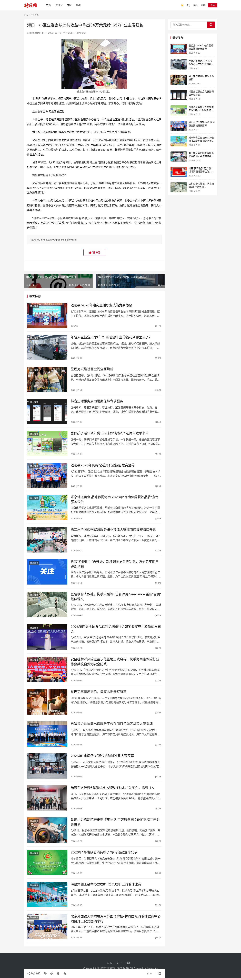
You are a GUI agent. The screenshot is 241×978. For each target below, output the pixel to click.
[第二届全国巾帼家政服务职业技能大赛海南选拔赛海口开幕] (47, 539)
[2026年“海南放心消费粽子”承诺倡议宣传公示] (47, 862)
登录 (195, 5)
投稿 (213, 5)
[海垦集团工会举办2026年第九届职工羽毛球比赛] (47, 894)
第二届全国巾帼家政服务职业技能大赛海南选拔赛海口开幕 (113, 530)
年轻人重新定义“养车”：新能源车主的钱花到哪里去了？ (111, 337)
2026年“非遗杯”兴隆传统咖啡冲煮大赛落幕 (102, 756)
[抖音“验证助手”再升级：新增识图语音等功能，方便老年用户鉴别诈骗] (47, 572)
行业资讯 (81, 32)
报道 (128, 962)
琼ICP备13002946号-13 (120, 968)
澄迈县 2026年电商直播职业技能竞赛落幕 (101, 305)
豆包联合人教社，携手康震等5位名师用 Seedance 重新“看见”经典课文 (116, 596)
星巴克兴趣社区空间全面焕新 (92, 369)
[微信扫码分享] (45, 973)
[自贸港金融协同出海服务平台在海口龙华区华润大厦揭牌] (47, 734)
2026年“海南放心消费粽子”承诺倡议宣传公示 (104, 852)
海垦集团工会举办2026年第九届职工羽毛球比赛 (106, 884)
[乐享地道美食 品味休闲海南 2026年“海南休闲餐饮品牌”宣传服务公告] (47, 507)
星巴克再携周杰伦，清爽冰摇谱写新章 (98, 692)
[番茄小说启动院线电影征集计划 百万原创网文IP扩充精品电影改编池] (47, 830)
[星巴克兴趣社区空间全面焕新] (47, 379)
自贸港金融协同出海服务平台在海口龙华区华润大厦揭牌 (112, 724)
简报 (78, 5)
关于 (119, 962)
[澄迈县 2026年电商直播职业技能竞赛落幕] (47, 315)
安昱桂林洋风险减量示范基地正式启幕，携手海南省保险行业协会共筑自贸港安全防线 (115, 661)
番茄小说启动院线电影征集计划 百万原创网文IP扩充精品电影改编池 (115, 822)
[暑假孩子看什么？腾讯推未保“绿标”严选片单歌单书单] (47, 443)
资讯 (57, 5)
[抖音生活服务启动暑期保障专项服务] (47, 411)
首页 (48, 5)
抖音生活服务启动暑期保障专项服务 (97, 401)
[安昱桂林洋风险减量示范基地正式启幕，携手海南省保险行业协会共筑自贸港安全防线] (47, 669)
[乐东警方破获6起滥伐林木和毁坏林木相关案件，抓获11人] (47, 798)
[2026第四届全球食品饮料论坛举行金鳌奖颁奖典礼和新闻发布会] (47, 637)
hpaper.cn (152, 968)
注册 (203, 5)
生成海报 (35, 973)
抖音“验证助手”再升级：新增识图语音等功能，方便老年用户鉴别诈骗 (115, 564)
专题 (69, 5)
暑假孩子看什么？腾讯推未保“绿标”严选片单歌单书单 (110, 433)
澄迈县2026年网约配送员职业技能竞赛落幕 (103, 465)
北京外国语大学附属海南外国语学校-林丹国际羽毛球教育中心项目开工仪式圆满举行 (116, 918)
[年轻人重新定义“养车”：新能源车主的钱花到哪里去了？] (47, 347)
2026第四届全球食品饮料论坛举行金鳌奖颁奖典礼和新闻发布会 (116, 629)
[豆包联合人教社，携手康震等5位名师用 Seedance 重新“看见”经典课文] (47, 604)
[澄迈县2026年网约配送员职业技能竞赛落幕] (47, 475)
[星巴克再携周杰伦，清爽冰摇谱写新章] (47, 702)
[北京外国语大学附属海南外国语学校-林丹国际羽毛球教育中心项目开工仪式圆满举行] (47, 926)
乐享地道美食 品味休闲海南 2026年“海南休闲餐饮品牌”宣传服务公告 (115, 499)
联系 (109, 962)
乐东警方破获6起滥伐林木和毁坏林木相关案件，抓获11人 (112, 788)
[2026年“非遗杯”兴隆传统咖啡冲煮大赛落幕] (47, 766)
